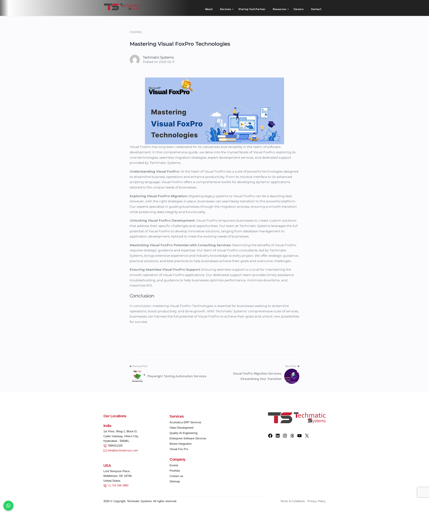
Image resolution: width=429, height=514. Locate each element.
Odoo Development (182, 427)
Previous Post (140, 366)
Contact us (176, 476)
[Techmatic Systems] (121, 7)
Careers (299, 9)
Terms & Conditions (292, 501)
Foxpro (136, 32)
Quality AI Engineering (183, 433)
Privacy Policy (317, 501)
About (209, 9)
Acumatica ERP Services (185, 422)
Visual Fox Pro (179, 449)
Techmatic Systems (231, 311)
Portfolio (175, 470)
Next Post (290, 366)
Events (174, 465)
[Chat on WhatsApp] (8, 506)
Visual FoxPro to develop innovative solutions (184, 231)
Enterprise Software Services (188, 438)
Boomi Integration (181, 443)
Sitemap (175, 481)
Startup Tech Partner (251, 9)
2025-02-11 (166, 62)
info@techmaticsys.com (123, 450)
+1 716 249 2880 (118, 485)
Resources (279, 9)
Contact (316, 9)
